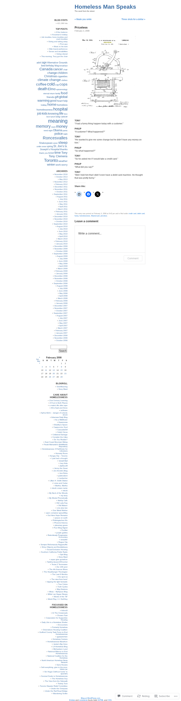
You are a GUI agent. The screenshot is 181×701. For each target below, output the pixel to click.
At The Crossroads (60, 613)
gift (57, 96)
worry (64, 164)
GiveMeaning (62, 387)
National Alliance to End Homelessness (58, 652)
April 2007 (63, 326)
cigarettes (62, 76)
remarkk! (64, 540)
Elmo (52, 89)
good (53, 100)
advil (39, 62)
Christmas (50, 76)
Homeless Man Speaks (105, 7)
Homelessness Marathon (57, 642)
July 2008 (64, 288)
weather (63, 161)
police (58, 133)
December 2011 (61, 187)
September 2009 (61, 254)
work (58, 164)
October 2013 (62, 177)
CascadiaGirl (62, 430)
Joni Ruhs (63, 473)
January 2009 (62, 273)
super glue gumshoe (59, 559)
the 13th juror (62, 567)
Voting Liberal (62, 54)
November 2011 (61, 189)
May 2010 (63, 234)
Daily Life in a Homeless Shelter (55, 622)
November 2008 (61, 278)
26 (50, 377)
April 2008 (63, 296)
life (61, 113)
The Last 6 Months (60, 574)
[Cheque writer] (109, 116)
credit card (132, 213)
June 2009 (63, 261)
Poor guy (64, 44)
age (44, 62)
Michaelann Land (60, 649)
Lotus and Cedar (61, 483)
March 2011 (63, 209)
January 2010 (62, 244)
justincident (63, 476)
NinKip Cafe (63, 500)
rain (65, 133)
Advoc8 (64, 610)
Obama (57, 130)
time (57, 152)
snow (44, 146)
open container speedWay (57, 513)
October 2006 (62, 340)
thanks (64, 149)
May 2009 (63, 264)
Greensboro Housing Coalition (55, 630)
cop (57, 85)
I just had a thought (59, 458)
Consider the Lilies (60, 437)
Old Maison (63, 505)
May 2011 (64, 204)
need (46, 130)
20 (54, 373)
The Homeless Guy (60, 679)
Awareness (63, 422)
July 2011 (64, 199)
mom (53, 127)
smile (39, 146)
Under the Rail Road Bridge (56, 691)
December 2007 (61, 306)
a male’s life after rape (58, 405)
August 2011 (62, 197)
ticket (51, 153)
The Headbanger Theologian (56, 572)
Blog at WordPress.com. (91, 698)
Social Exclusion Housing (57, 549)
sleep (63, 142)
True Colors (63, 584)
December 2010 (61, 216)
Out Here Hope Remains (58, 515)
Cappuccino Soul (61, 427)
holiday (44, 105)
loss (66, 114)
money (62, 126)
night (50, 130)
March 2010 (63, 239)
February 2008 (62, 301)
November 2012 (61, 182)
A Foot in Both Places (59, 403)
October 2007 (62, 311)
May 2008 (63, 293)
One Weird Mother (60, 510)
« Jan (38, 358)
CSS (110, 700)
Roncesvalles (55, 138)
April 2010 (63, 236)
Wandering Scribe (60, 693)
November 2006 (61, 338)
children (62, 72)
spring (50, 146)
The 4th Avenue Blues (58, 569)
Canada (46, 69)
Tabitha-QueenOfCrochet (57, 562)
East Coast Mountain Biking (56, 442)
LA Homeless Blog (60, 647)
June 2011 (63, 202)
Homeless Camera (60, 639)
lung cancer (62, 116)
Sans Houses (62, 665)
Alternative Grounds (57, 62)
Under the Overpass (59, 688)
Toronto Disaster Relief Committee (54, 686)
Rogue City (63, 542)
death (42, 89)
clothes (64, 80)
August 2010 (62, 226)
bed (43, 65)
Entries (72, 700)
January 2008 (62, 303)
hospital (60, 109)
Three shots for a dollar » (133, 19)
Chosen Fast (62, 615)
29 (61, 377)
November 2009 (61, 249)
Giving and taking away (58, 41)
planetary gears (61, 525)
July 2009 (64, 259)
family (57, 93)
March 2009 (63, 268)
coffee (41, 84)
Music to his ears (61, 46)
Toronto (51, 160)
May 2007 (63, 323)
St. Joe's (58, 146)
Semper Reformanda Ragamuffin (54, 545)
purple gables (62, 533)
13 (54, 370)
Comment (133, 258)
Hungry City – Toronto (59, 456)
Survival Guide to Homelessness (54, 676)
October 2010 (62, 221)
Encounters (63, 625)
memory (43, 126)
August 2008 (62, 286)
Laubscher (63, 478)
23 (65, 373)
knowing (53, 113)
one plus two (62, 508)
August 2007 (62, 316)
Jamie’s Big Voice (60, 644)
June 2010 (63, 231)
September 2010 (61, 224)
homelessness (45, 109)
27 (54, 377)
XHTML (101, 700)
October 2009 (62, 251)
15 (61, 370)
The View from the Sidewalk (56, 681)
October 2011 (62, 192)
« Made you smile (83, 19)
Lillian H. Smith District (59, 481)
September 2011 (61, 194)
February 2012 (62, 184)
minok (65, 491)
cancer (58, 69)
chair (65, 70)
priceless (104, 216)
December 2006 (61, 335)
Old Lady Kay (62, 503)
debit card (141, 213)
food (64, 93)
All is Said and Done (59, 408)
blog (57, 65)
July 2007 (64, 318)
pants (65, 130)
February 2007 (62, 330)
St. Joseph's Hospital (54, 148)
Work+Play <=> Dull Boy (58, 599)
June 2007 (63, 321)
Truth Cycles (62, 587)
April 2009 (63, 266)
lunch (53, 117)
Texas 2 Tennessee (60, 564)
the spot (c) (63, 577)
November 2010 (61, 219)
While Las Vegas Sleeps (58, 594)
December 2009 (61, 246)
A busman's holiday (60, 35)
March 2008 (63, 298)
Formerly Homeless (60, 627)
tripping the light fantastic (57, 582)
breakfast (63, 66)
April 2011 (63, 207)
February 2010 (62, 241)
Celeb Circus (62, 432)
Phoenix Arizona (61, 523)
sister (55, 143)
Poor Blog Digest (61, 528)
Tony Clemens (58, 156)
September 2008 (61, 283)
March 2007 (63, 328)
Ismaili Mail (63, 461)
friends (50, 97)
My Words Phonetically (58, 498)
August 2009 (62, 256)
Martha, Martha (61, 486)
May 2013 (63, 179)
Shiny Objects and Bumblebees (55, 547)
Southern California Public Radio (54, 552)
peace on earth (61, 518)
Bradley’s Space (61, 425)
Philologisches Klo (60, 520)
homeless (62, 104)
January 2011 (62, 214)
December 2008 (61, 276)
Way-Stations (62, 589)
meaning (58, 121)
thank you (43, 153)
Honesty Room (62, 453)
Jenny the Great (61, 468)
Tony (64, 152)
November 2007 (61, 308)
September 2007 (61, 313)
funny (76, 216)
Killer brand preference (58, 49)
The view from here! (59, 579)
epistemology (62, 89)
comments (83, 700)
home (51, 104)
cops (63, 84)
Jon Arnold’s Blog (60, 471)
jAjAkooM (64, 466)
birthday (50, 65)
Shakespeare (45, 143)
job (39, 113)
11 (46, 370)
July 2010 (64, 229)
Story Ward (63, 389)
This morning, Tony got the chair (54, 56)
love (48, 117)
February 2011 (62, 211)
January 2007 (62, 333)
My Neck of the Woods (58, 493)
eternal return (49, 93)
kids (45, 113)
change (52, 73)
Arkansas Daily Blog (59, 417)
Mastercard (95, 216)
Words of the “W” (61, 597)
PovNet (65, 530)
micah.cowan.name (60, 488)
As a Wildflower (61, 420)
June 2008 (63, 291)
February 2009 (62, 271)
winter (51, 164)
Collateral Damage (60, 435)
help (65, 101)
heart (60, 100)
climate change (49, 80)
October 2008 (62, 281)
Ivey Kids (64, 463)
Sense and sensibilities (58, 51)
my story (64, 495)
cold (51, 84)
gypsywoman (62, 637)
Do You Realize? (61, 440)
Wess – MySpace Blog (58, 592)
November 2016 (61, 174)
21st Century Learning (58, 400)
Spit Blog (64, 554)
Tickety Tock (63, 684)
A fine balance (62, 32)
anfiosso (64, 410)
